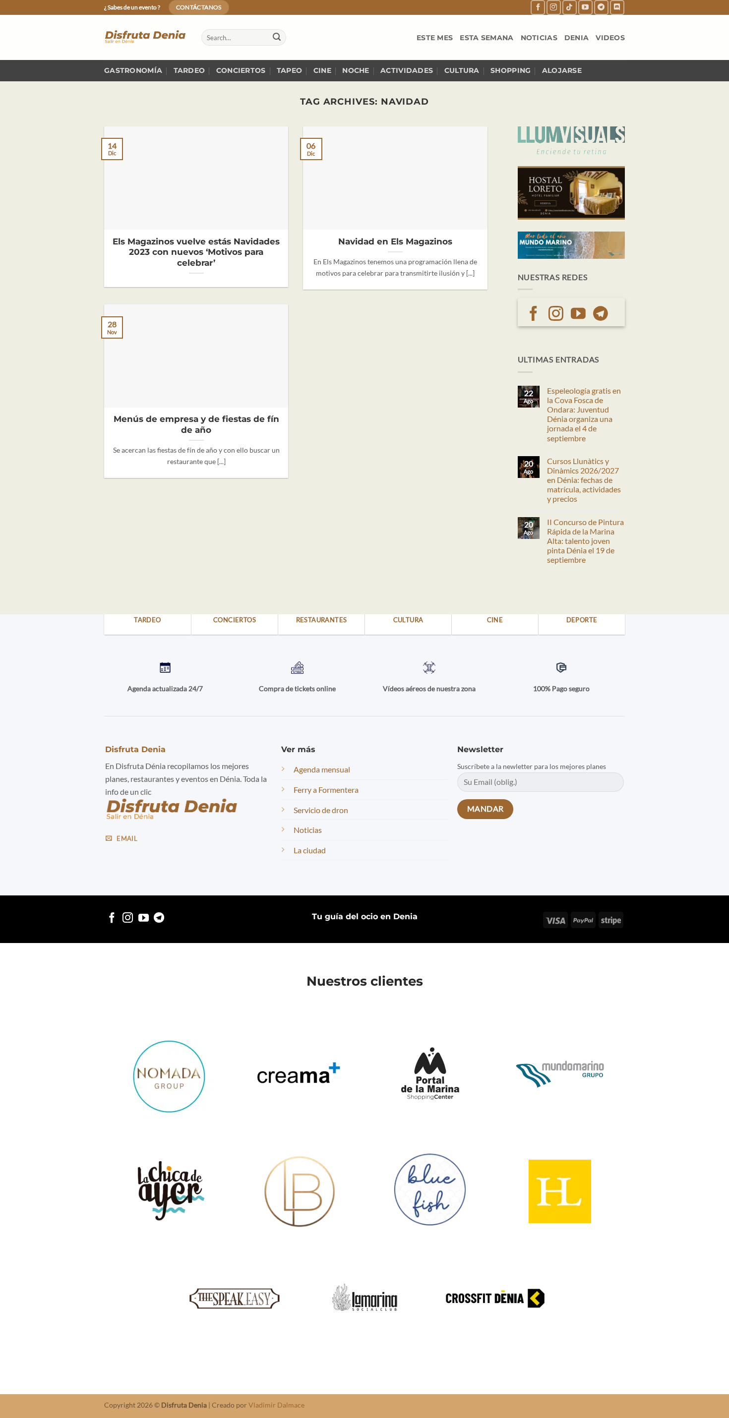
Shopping (510, 70)
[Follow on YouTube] (585, 7)
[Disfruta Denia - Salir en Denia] (145, 37)
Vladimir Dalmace (276, 1405)
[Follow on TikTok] (569, 7)
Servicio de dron (321, 809)
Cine (322, 70)
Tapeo (289, 70)
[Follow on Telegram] (601, 7)
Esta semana (486, 37)
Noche (355, 70)
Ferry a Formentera (326, 789)
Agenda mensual (322, 769)
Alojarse (562, 70)
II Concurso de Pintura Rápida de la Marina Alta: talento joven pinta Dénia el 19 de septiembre (585, 541)
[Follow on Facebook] (538, 7)
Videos (610, 37)
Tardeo (189, 70)
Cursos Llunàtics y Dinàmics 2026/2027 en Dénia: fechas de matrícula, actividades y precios (584, 480)
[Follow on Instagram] (554, 7)
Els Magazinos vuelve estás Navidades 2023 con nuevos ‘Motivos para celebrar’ (196, 252)
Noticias (539, 37)
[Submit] (276, 37)
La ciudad (310, 849)
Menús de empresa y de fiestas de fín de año (196, 424)
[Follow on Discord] (617, 7)
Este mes (435, 37)
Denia (576, 37)
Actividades (406, 70)
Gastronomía (133, 70)
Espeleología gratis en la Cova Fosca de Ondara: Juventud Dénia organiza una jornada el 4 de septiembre (584, 414)
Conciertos (241, 70)
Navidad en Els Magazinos (395, 241)
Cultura (462, 70)
